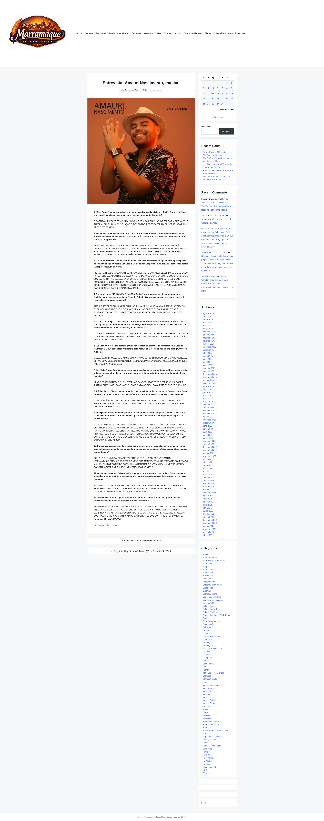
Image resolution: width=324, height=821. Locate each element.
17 (204, 99)
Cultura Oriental (210, 609)
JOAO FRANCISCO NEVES (214, 252)
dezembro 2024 (210, 374)
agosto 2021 (208, 496)
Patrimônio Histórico (212, 721)
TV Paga (207, 764)
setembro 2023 (209, 420)
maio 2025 (207, 359)
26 (213, 104)
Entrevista (136, 33)
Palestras (207, 718)
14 (222, 93)
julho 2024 (207, 389)
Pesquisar (205, 127)
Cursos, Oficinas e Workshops (216, 615)
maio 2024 (207, 395)
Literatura (89, 33)
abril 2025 (207, 362)
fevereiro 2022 (209, 477)
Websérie (207, 773)
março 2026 (208, 329)
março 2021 (208, 511)
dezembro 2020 (210, 520)
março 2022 (208, 474)
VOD (205, 770)
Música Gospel (209, 703)
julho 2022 (207, 462)
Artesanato (207, 563)
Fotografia (207, 658)
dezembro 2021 (210, 484)
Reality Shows (209, 740)
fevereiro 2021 (209, 514)
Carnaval (207, 579)
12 (213, 93)
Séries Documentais (212, 746)
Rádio (205, 734)
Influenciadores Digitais (213, 673)
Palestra (206, 715)
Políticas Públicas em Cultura (216, 731)
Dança (206, 618)
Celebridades (123, 33)
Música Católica (210, 700)
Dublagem (207, 627)
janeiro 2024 (208, 408)
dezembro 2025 (210, 338)
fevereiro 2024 (209, 405)
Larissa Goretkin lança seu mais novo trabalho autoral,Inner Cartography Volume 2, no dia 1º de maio (217, 283)
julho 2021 (207, 499)
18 (208, 99)
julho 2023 (207, 426)
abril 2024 (207, 398)
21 (222, 99)
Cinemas (207, 591)
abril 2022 (207, 471)
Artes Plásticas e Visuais (214, 560)
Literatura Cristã (210, 679)
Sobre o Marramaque (223, 33)
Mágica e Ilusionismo (212, 685)
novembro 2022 (210, 450)
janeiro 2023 (208, 444)
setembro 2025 (209, 347)
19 (213, 99)
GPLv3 (183, 817)
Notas (205, 709)
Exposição (207, 642)
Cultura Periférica (210, 612)
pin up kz (205, 802)
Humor (206, 670)
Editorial (206, 633)
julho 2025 (207, 353)
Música (79, 33)
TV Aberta (168, 33)
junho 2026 (208, 320)
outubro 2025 (209, 344)
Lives (205, 682)
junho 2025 (208, 356)
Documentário (209, 624)
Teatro (205, 752)
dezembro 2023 (210, 411)
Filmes (208, 33)
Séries (158, 33)
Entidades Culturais (211, 636)
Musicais (207, 706)
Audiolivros (208, 570)
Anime (205, 554)
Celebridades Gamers (212, 585)
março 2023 (208, 438)
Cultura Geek (209, 606)
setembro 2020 (209, 529)
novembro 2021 (210, 487)
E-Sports (206, 630)
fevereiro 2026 (209, 332)
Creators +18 (208, 603)
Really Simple (166, 817)
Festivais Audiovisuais (213, 649)
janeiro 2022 (208, 480)
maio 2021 (207, 505)
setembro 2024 (209, 383)
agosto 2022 (208, 459)
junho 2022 (208, 465)
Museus (206, 694)
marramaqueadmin (155, 90)
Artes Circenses (210, 557)
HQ (204, 667)
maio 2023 (207, 432)
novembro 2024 (210, 377)
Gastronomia (208, 664)
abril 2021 (207, 508)
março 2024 (208, 402)
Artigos (178, 33)
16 (231, 93)
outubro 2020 (209, 526)
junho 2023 (208, 429)
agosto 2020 (208, 532)
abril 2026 (207, 326)
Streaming (148, 33)
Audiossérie (208, 573)
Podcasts (207, 727)
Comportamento (210, 594)
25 (208, 104)
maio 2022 (207, 468)
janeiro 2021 (208, 517)
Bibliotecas (208, 576)
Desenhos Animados (212, 621)
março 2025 (208, 365)
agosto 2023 (208, 423)
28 (222, 104)
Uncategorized (209, 767)
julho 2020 (207, 535)
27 (218, 104)
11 (208, 93)
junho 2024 (208, 392)
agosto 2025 (208, 350)
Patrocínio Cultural (211, 724)
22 (227, 99)
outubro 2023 (209, 417)
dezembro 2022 (210, 447)
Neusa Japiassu (208, 229)
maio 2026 (207, 323)
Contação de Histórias (213, 600)
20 (218, 99)
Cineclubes (208, 588)
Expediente (240, 33)
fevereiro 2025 (209, 368)
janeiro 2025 (208, 371)
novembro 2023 (210, 414)
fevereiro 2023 (209, 441)
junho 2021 (208, 502)
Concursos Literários (193, 33)
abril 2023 (207, 435)
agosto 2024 (208, 386)
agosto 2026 (208, 313)
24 (204, 104)
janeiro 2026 (208, 335)
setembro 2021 (209, 493)
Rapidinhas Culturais (105, 33)
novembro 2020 (210, 523)
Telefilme (207, 755)
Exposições (208, 645)
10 (204, 93)
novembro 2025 (210, 341)
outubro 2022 (209, 453)
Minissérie (207, 691)
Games (206, 661)
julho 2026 (207, 316)
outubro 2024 (209, 380)
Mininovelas (208, 688)
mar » (221, 117)
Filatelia (206, 652)
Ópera (205, 712)
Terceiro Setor (209, 758)
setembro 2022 (209, 456)
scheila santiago (208, 276)
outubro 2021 (209, 490)
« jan (214, 117)
